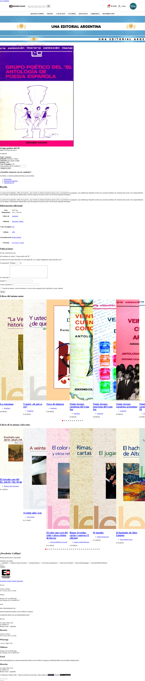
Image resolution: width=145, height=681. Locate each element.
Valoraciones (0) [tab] (9, 183)
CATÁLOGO (60, 14)
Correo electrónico (6, 284)
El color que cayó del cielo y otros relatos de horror (57, 535)
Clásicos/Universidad (66, 563)
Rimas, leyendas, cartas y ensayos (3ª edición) (79, 535)
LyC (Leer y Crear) (13, 160)
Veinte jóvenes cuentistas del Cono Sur (79, 407)
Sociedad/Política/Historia (99, 563)
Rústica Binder (16, 237)
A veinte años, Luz (32, 513)
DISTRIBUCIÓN (109, 14)
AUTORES (72, 14)
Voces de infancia (55, 404)
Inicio (17, 45)
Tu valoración (5, 277)
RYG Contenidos (65, 675)
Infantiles (5, 563)
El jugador (98, 532)
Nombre (3, 281)
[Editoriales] (133, 6)
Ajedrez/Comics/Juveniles (18, 563)
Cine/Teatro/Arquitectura (49, 563)
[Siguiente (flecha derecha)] (3, 680)
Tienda (23, 45)
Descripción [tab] (7, 179)
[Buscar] (48, 6)
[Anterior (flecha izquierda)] (1, 680)
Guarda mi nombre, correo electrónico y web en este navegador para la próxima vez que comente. (32, 288)
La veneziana (6, 404)
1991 (13, 232)
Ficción (29, 45)
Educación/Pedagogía (82, 563)
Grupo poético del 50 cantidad (9, 166)
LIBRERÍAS (95, 14)
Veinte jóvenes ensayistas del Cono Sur (103, 407)
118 (13, 227)
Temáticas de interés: (6, 561)
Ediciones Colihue (17, 221)
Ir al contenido (4, 1)
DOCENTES (83, 14)
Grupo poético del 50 (38, 45)
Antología (8, 157)
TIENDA (50, 14)
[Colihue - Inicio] (17, 6)
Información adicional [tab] (11, 181)
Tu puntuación (5, 263)
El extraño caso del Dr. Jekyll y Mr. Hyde (11, 480)
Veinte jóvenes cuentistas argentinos (126, 405)
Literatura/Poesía (34, 563)
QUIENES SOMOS (37, 14)
